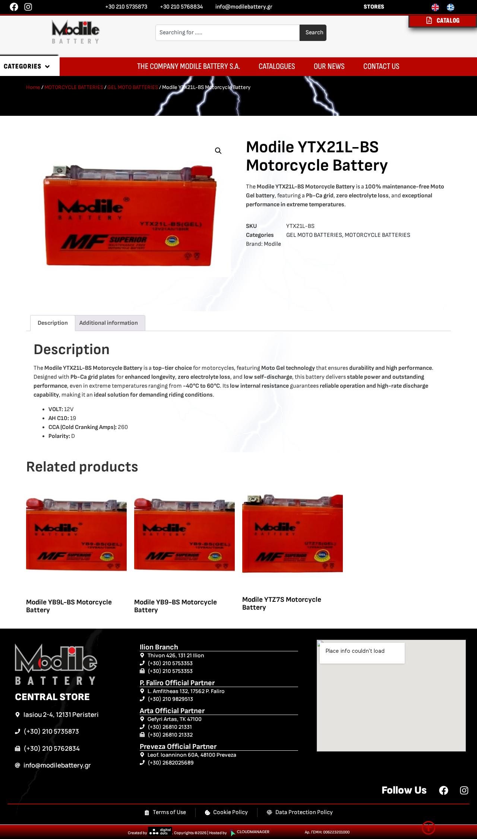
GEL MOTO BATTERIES (132, 87)
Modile (272, 244)
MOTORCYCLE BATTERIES (73, 87)
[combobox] (227, 33)
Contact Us (381, 66)
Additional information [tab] (108, 323)
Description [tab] (53, 323)
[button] (218, 151)
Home (33, 87)
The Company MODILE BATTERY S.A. (188, 66)
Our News (329, 66)
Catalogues (277, 66)
